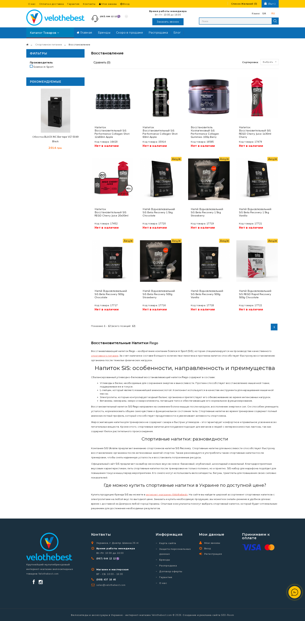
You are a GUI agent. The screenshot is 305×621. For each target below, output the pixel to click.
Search (275, 21)
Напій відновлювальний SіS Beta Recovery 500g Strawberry (159, 294)
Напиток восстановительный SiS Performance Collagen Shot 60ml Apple (160, 132)
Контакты (89, 3)
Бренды (104, 32)
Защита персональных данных (175, 551)
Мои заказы (109, 3)
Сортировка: (250, 62)
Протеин (201, 383)
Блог (177, 32)
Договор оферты (170, 571)
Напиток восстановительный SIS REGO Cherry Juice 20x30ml (111, 212)
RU (273, 13)
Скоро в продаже (129, 32)
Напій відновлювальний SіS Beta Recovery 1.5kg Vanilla (255, 212)
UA (264, 13)
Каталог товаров (43, 32)
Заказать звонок (168, 21)
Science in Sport (43, 66)
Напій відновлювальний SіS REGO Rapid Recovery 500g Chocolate (255, 294)
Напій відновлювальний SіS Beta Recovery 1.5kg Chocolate (159, 212)
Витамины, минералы (113, 400)
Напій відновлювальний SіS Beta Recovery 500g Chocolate (111, 294)
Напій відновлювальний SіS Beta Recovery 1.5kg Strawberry (207, 212)
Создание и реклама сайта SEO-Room (208, 615)
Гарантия (73, 3)
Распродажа (158, 32)
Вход (126, 3)
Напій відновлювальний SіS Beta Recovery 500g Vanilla (207, 294)
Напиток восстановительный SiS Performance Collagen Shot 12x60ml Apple (112, 132)
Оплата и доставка (51, 3)
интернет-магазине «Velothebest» (167, 494)
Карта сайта (167, 543)
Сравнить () (101, 62)
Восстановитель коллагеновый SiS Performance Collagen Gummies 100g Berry (205, 132)
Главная (85, 32)
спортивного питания (104, 355)
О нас (32, 3)
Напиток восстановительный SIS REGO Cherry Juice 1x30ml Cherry (255, 132)
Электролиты (108, 397)
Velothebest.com (162, 615)
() (244, 3)
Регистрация (213, 553)
